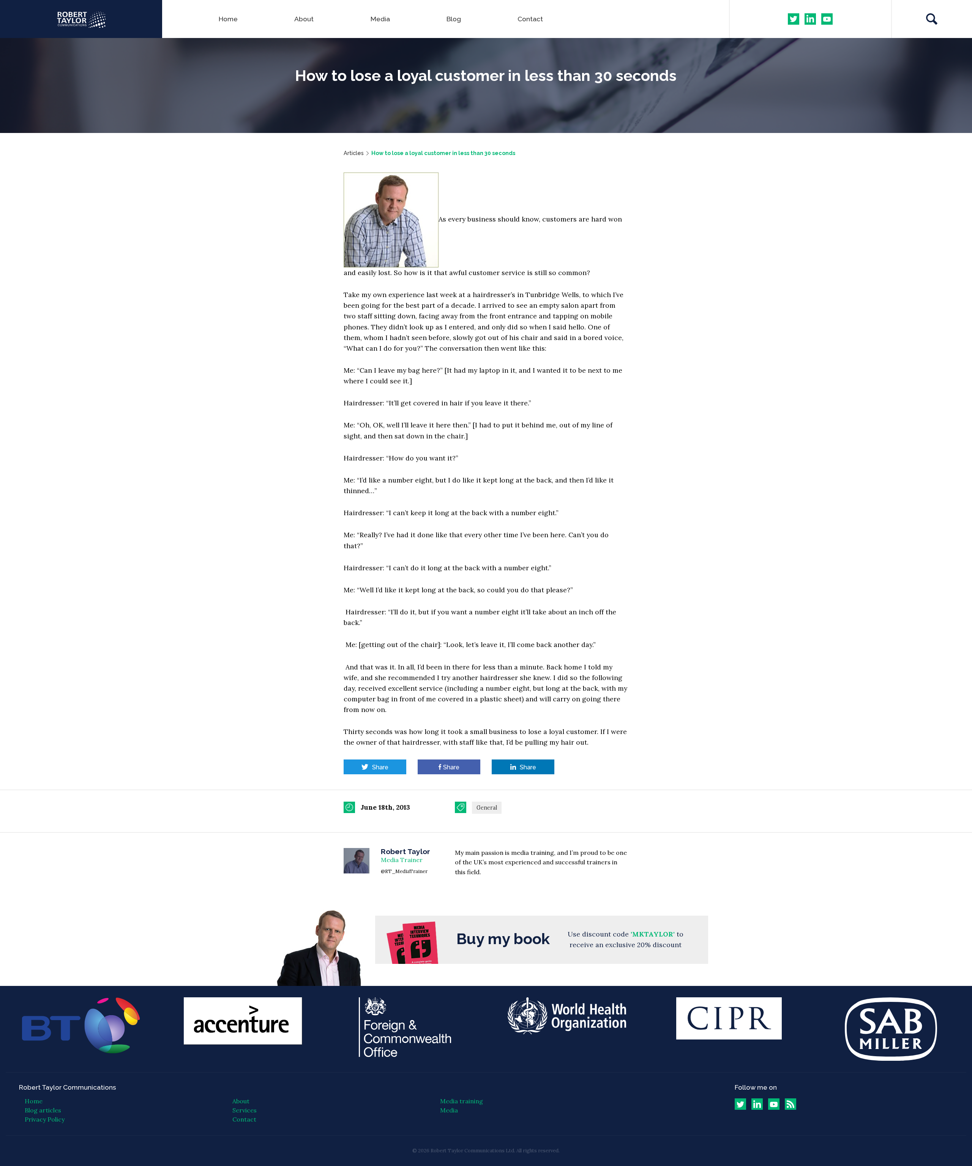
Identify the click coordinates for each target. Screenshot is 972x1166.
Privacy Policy (45, 1119)
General (487, 807)
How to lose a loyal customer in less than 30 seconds (443, 153)
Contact (530, 19)
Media (380, 19)
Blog (454, 19)
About (304, 19)
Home (228, 19)
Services (244, 1110)
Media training (461, 1101)
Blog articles (43, 1110)
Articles (354, 153)
